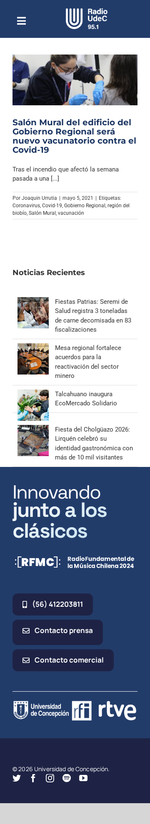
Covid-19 (52, 205)
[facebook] (33, 778)
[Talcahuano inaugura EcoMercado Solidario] (33, 394)
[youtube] (83, 778)
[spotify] (66, 778)
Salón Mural (42, 213)
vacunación (71, 213)
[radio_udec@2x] (87, 11)
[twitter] (16, 778)
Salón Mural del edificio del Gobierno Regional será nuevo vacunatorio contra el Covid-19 (74, 136)
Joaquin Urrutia (39, 198)
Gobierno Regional (84, 205)
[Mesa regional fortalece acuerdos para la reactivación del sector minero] (33, 348)
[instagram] (50, 778)
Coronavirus (26, 205)
